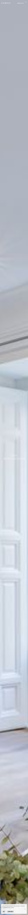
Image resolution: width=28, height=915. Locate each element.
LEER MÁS (10, 911)
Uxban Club (20, 3)
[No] (25, 909)
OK (3, 911)
